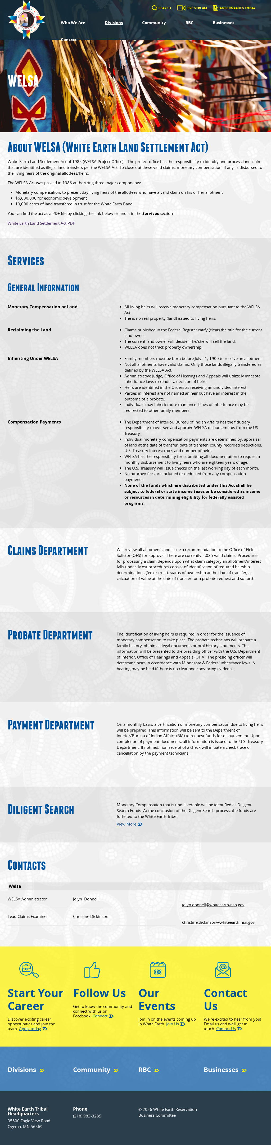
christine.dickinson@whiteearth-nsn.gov (218, 922)
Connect (100, 1015)
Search (165, 8)
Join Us (172, 1023)
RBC (189, 22)
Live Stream (197, 8)
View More (126, 824)
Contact (69, 39)
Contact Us (226, 1028)
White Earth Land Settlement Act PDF (41, 223)
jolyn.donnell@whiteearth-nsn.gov (213, 904)
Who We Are (73, 22)
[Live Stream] (181, 8)
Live (141, 1079)
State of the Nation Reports (158, 1079)
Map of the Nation (86, 1079)
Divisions (114, 22)
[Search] (154, 8)
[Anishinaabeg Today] (215, 8)
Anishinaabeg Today (237, 8)
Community (154, 22)
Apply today (30, 1028)
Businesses (223, 22)
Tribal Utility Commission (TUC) (30, 1079)
